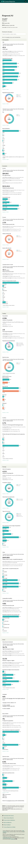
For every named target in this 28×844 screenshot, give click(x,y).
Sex (3, 112)
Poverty (4, 217)
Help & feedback (7, 824)
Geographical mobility (7, 598)
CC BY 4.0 (12, 839)
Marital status (5, 357)
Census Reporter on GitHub (9, 827)
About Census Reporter (9, 817)
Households (5, 315)
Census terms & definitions (9, 820)
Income (4, 168)
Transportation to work (7, 264)
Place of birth (5, 713)
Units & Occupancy (6, 469)
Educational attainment (7, 641)
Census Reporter (9, 1)
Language (4, 694)
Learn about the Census (9, 815)
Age (3, 42)
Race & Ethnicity (6, 128)
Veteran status (5, 756)
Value (3, 552)
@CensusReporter (7, 822)
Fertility (4, 417)
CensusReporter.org (7, 837)
